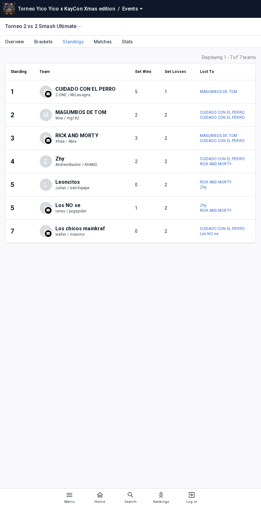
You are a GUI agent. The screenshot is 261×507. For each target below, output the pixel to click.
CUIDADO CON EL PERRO (222, 112)
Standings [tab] (73, 41)
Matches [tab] (103, 41)
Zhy (203, 187)
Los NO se (209, 234)
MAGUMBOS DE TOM (218, 91)
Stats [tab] (127, 41)
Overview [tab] (14, 41)
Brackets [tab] (43, 41)
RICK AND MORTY (215, 164)
